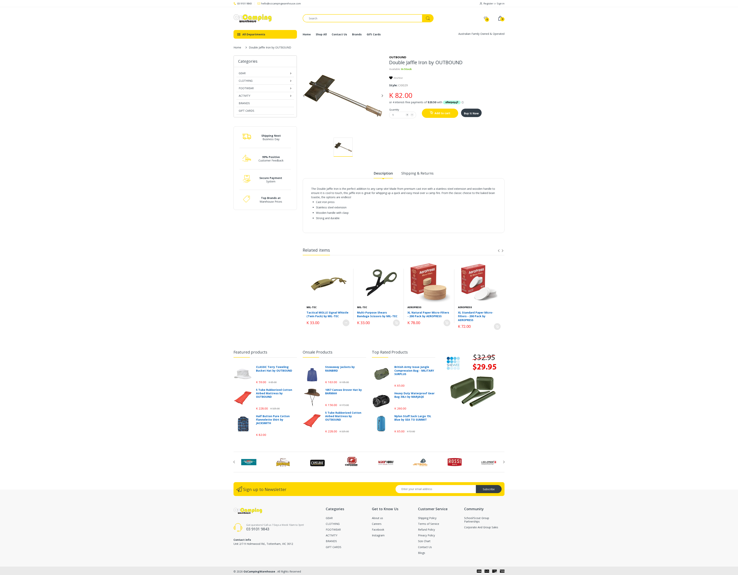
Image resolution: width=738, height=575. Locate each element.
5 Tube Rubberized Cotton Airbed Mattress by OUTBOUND (274, 393)
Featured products (250, 352)
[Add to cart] (396, 323)
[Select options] (346, 323)
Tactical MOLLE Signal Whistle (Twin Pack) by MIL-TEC (327, 314)
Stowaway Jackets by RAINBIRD (340, 368)
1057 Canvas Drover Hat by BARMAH (343, 391)
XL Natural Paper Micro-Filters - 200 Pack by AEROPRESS (428, 314)
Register (488, 3)
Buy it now (471, 113)
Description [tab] (383, 173)
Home (237, 47)
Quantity (394, 109)
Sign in (500, 3)
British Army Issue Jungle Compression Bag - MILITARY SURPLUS (414, 370)
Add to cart (442, 113)
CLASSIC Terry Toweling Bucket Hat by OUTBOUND (274, 368)
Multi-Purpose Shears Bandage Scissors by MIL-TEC (377, 314)
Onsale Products (317, 352)
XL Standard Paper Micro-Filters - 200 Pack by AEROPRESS (475, 316)
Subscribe (489, 489)
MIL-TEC (312, 307)
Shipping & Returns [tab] (417, 173)
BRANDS (244, 103)
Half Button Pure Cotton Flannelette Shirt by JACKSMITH (273, 419)
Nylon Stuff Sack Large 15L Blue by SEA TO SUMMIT (412, 417)
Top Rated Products (390, 352)
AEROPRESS (414, 307)
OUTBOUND (397, 57)
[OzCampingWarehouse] (265, 18)
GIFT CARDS (246, 110)
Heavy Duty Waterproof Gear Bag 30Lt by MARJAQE (414, 395)
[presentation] (499, 251)
